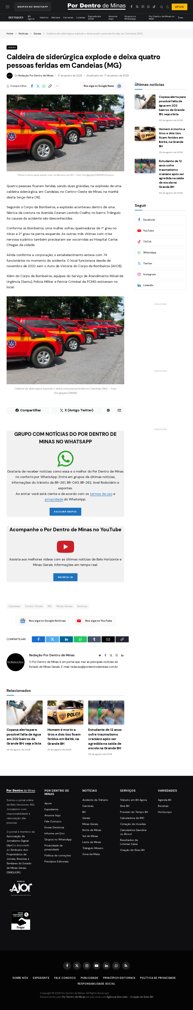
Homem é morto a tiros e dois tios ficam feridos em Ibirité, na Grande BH (64, 736)
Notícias (82, 606)
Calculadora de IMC (132, 818)
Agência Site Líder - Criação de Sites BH (129, 997)
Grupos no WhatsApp (130, 17)
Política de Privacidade (158, 978)
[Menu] (7, 7)
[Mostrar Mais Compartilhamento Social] (57, 86)
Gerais (12, 47)
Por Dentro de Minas (74, 997)
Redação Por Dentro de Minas (36, 75)
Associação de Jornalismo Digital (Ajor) (18, 841)
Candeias (14, 606)
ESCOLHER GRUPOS (65, 511)
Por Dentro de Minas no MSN (162, 17)
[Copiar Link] (50, 86)
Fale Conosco (52, 821)
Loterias (80, 17)
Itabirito (44, 17)
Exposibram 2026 (94, 17)
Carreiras (68, 17)
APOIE (179, 6)
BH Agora (31, 17)
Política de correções (57, 855)
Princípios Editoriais (56, 861)
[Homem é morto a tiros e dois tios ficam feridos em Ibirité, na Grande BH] (65, 712)
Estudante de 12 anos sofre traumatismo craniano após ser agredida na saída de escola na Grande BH (105, 738)
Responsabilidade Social (96, 983)
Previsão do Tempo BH (134, 812)
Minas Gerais (65, 606)
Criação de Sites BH (132, 850)
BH (84, 812)
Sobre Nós (20, 978)
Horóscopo (165, 812)
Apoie (48, 803)
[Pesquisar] (161, 7)
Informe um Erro (54, 833)
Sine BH (124, 806)
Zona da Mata (91, 854)
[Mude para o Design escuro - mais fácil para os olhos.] (167, 6)
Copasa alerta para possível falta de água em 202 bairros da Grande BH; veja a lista (24, 736)
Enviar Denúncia (54, 827)
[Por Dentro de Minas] (97, 7)
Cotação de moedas (133, 824)
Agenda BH (164, 800)
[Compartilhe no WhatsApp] (44, 86)
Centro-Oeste (34, 606)
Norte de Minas (91, 830)
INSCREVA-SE (65, 577)
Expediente (51, 809)
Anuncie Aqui (113, 17)
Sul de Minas (90, 836)
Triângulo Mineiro (92, 848)
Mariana (55, 17)
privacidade (54, 499)
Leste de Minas (91, 842)
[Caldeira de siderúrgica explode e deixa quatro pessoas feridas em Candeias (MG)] (65, 133)
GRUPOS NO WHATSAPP (32, 6)
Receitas (163, 806)
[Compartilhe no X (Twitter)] (38, 86)
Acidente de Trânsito (95, 800)
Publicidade (89, 978)
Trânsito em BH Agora (133, 800)
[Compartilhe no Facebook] (32, 86)
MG (50, 606)
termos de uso (101, 494)
